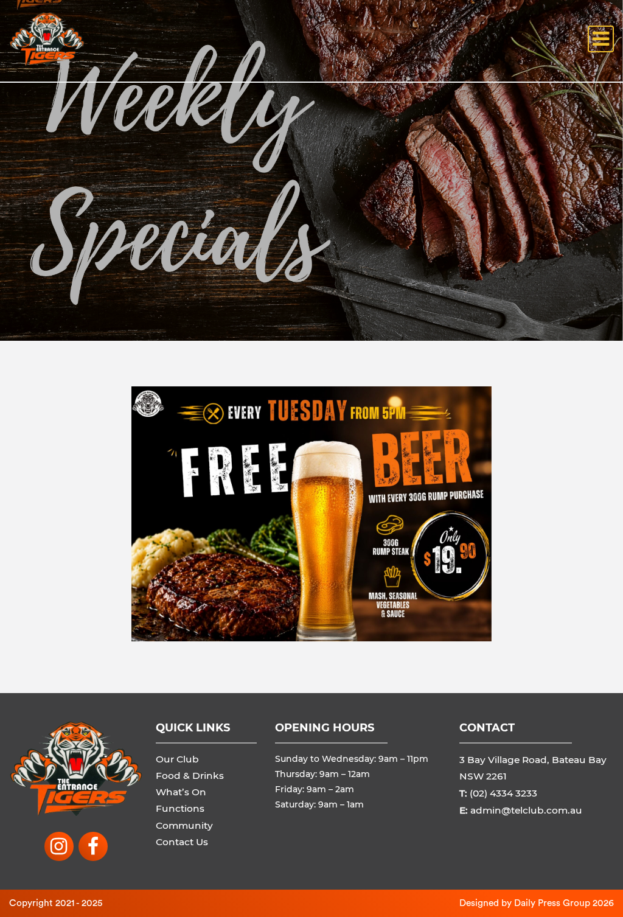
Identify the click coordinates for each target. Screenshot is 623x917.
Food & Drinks (190, 775)
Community (184, 825)
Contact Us (182, 842)
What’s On (181, 792)
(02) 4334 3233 (503, 793)
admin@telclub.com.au (526, 810)
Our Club (177, 759)
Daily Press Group (552, 903)
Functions (180, 808)
